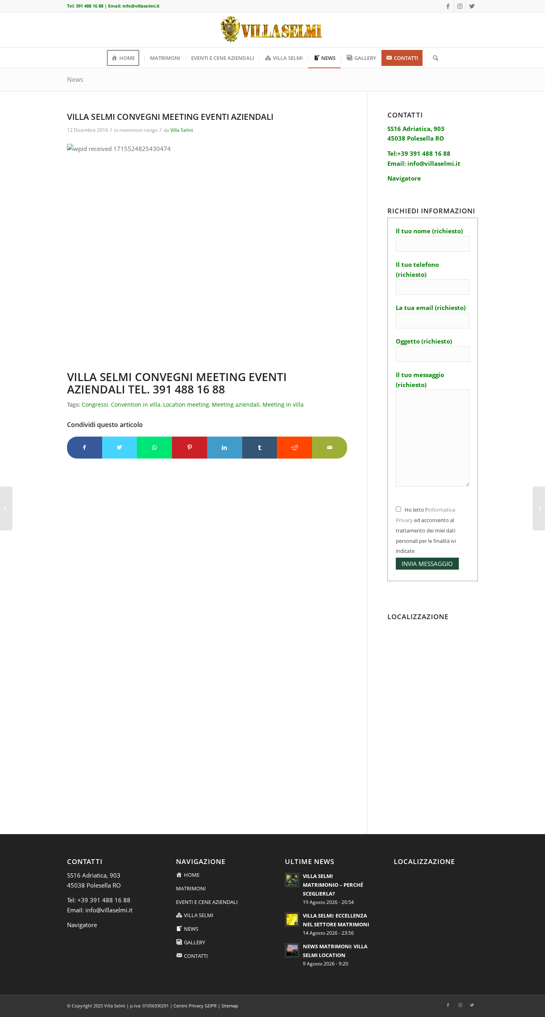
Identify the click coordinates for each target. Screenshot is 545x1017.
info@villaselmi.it (141, 6)
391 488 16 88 (89, 6)
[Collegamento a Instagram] (460, 6)
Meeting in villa (283, 404)
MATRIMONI (191, 888)
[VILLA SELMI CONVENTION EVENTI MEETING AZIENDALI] (6, 508)
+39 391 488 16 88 (103, 900)
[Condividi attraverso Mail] (329, 448)
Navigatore (82, 925)
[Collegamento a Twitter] (472, 6)
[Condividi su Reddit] (294, 448)
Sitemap (229, 1006)
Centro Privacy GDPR (195, 1006)
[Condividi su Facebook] (84, 448)
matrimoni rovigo (138, 130)
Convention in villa (135, 404)
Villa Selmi (181, 130)
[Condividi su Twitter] (119, 448)
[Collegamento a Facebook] (448, 6)
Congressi (95, 404)
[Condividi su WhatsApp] (154, 448)
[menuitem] (125, 58)
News (75, 79)
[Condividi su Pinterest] (189, 448)
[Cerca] (433, 58)
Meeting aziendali (236, 404)
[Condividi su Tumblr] (259, 448)
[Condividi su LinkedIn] (224, 448)
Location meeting (186, 404)
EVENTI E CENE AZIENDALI (207, 902)
